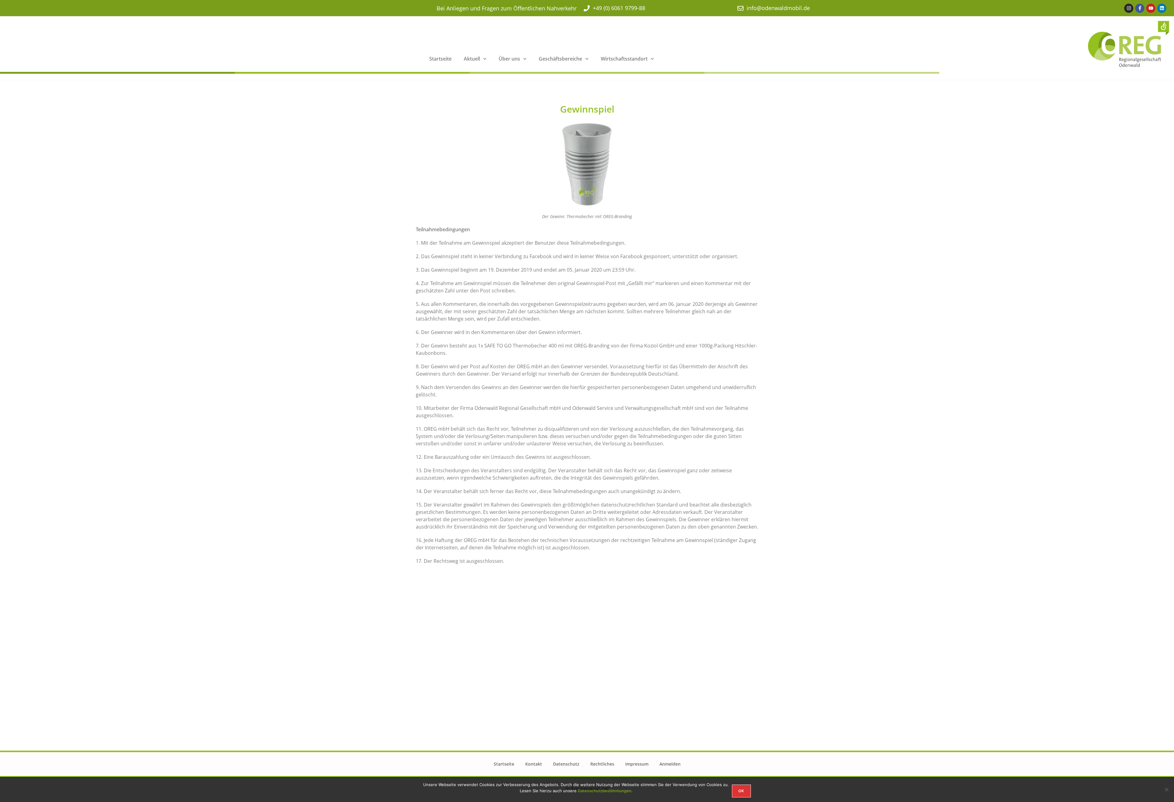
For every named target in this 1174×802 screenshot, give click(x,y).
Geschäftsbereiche (560, 58)
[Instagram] (1128, 8)
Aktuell (472, 58)
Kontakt (533, 764)
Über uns (509, 58)
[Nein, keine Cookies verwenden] (1166, 789)
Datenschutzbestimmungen (604, 790)
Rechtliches (602, 764)
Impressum (636, 764)
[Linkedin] (1161, 8)
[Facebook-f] (1139, 8)
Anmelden (670, 764)
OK (741, 791)
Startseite (440, 58)
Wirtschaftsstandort (624, 58)
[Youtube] (1150, 8)
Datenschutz (566, 764)
